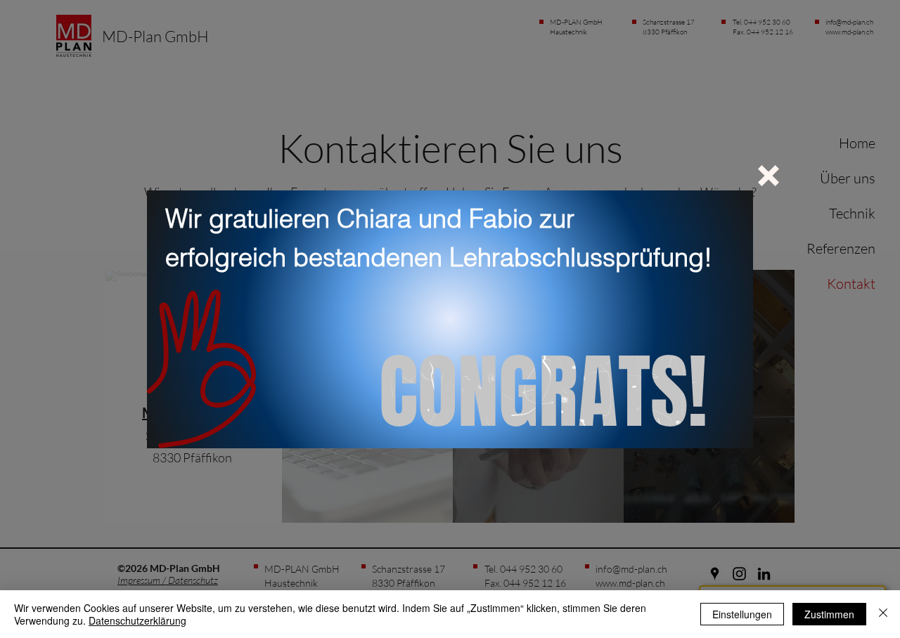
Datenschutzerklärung (137, 620)
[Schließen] (883, 614)
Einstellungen (742, 614)
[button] (768, 175)
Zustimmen (829, 614)
